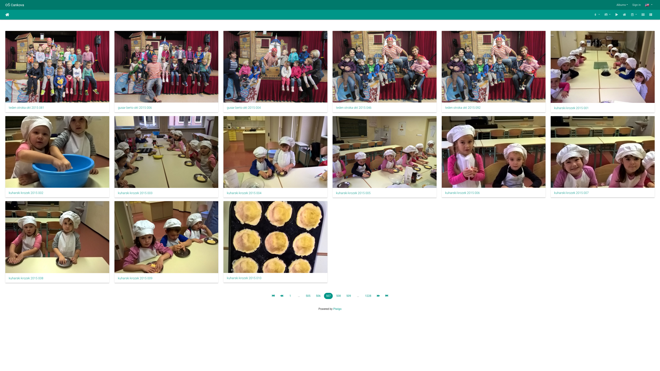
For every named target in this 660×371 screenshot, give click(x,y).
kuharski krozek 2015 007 (571, 193)
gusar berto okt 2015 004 (244, 107)
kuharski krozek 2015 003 (135, 193)
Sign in (636, 5)
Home (7, 14)
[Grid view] (643, 14)
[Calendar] (633, 14)
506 (318, 295)
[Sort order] (597, 14)
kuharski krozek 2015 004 (244, 193)
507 (328, 295)
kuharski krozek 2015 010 (244, 278)
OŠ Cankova (14, 5)
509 (348, 295)
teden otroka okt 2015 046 (353, 107)
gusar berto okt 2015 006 (135, 107)
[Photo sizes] (607, 14)
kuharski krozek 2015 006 (462, 193)
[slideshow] (617, 14)
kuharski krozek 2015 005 (353, 193)
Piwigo (337, 309)
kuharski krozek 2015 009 (135, 278)
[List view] (651, 14)
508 (338, 295)
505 (308, 295)
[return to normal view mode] (625, 14)
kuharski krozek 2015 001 (571, 108)
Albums (621, 5)
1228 (368, 295)
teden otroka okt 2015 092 (463, 107)
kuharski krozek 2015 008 (26, 278)
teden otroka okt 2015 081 (26, 107)
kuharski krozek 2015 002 (26, 193)
